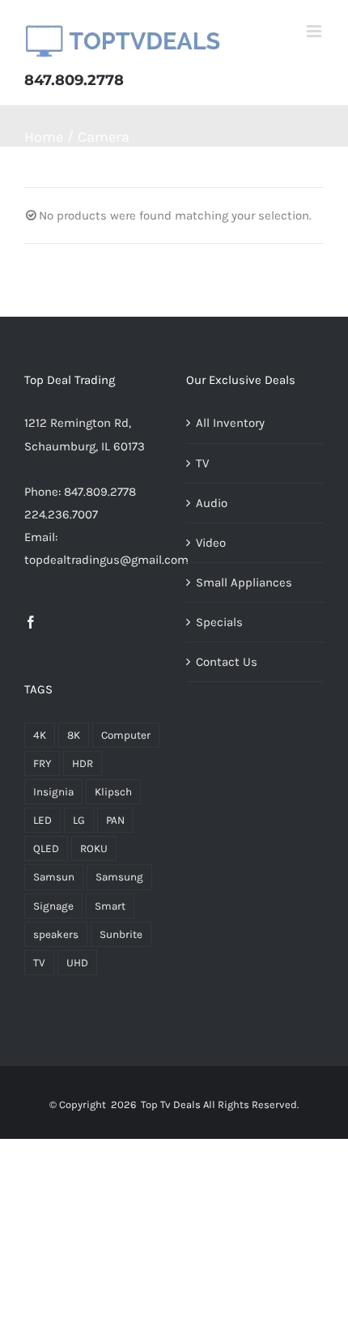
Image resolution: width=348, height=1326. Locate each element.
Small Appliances (244, 582)
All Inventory (230, 423)
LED (42, 820)
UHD (77, 963)
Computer (126, 735)
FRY (42, 763)
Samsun (53, 877)
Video (211, 542)
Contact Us (226, 661)
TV (39, 963)
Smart (110, 906)
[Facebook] (30, 622)
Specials (219, 622)
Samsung (119, 877)
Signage (53, 906)
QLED (46, 848)
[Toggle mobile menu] (315, 31)
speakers (56, 934)
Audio (211, 503)
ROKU (94, 848)
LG (79, 820)
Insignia (53, 792)
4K (39, 735)
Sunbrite (121, 934)
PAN (115, 820)
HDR (82, 763)
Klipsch (113, 792)
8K (73, 735)
